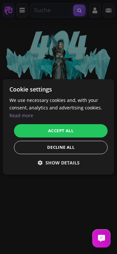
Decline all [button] (60, 147)
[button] (59, 163)
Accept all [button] (60, 131)
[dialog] (58, 127)
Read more (21, 115)
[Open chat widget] (101, 238)
